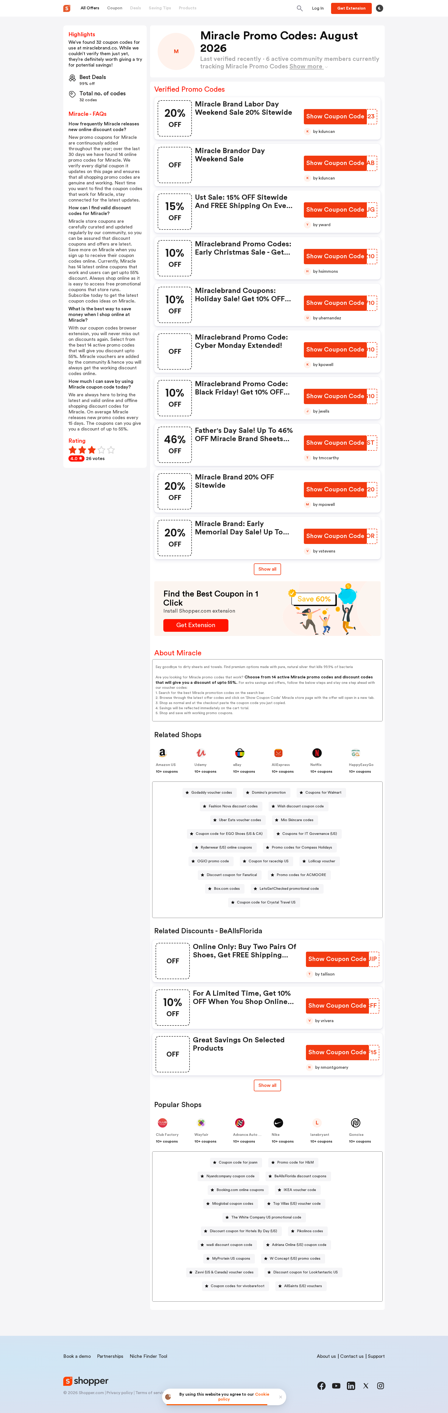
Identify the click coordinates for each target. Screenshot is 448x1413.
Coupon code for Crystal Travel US (266, 902)
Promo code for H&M (295, 1162)
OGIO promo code (213, 861)
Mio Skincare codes (297, 820)
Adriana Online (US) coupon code (299, 1245)
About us (326, 1356)
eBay (237, 765)
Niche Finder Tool (148, 1356)
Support (376, 1356)
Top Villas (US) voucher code (297, 1204)
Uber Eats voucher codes (240, 820)
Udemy (200, 765)
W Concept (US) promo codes (295, 1258)
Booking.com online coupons (240, 1190)
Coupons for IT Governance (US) (309, 834)
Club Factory (167, 1135)
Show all (267, 569)
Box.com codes (227, 889)
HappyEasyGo (361, 765)
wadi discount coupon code (229, 1245)
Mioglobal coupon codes (232, 1204)
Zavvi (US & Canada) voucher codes (224, 1272)
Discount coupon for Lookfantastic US (305, 1272)
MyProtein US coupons (231, 1258)
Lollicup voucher (321, 861)
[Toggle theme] (379, 8)
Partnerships (110, 1356)
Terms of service (151, 1393)
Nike (275, 1135)
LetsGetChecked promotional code (289, 889)
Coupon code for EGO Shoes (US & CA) (229, 834)
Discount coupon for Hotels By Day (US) (243, 1231)
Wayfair (201, 1135)
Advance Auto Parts (250, 1135)
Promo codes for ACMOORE (301, 875)
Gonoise (356, 1135)
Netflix (315, 765)
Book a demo (77, 1356)
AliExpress (281, 765)
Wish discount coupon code (300, 806)
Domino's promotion (269, 792)
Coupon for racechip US (269, 861)
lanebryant (319, 1135)
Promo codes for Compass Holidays (302, 847)
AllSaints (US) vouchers (303, 1286)
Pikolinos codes (310, 1231)
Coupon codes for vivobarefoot (237, 1286)
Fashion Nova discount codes (233, 806)
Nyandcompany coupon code (230, 1176)
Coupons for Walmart (323, 792)
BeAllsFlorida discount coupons (300, 1176)
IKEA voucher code (300, 1190)
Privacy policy (120, 1393)
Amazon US (166, 765)
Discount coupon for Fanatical (232, 875)
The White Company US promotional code (266, 1217)
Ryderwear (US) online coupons (226, 847)
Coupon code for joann (238, 1162)
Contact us (352, 1356)
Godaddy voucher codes (211, 792)
